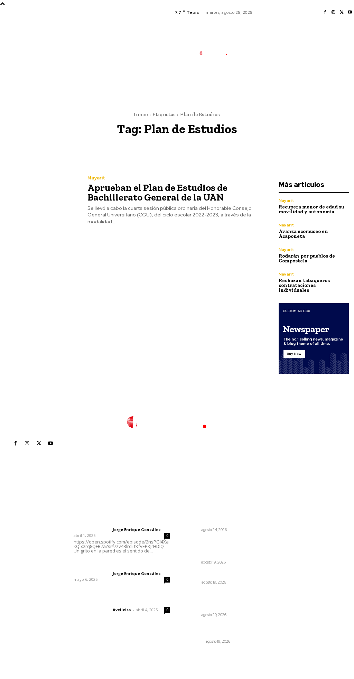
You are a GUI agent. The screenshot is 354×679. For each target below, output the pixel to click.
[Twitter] (341, 12)
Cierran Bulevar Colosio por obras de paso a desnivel (212, 548)
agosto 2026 (276, 522)
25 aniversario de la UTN (212, 574)
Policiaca (194, 641)
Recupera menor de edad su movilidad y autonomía (311, 209)
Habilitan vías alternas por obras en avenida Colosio (209, 600)
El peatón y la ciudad (107, 600)
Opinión (192, 582)
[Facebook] (325, 12)
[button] (253, 84)
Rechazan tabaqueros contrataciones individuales (304, 285)
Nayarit (96, 177)
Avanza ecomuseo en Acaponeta (303, 234)
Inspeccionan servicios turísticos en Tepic (210, 518)
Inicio (141, 114)
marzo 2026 (275, 574)
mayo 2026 (274, 553)
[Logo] (217, 53)
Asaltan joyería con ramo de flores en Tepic (213, 630)
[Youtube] (350, 12)
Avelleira (122, 609)
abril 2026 (273, 564)
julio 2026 (272, 533)
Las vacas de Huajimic (110, 564)
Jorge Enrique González (137, 529)
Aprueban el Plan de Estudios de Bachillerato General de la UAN (157, 192)
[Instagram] (333, 12)
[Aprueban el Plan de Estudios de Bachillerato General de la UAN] (39, 200)
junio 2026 (273, 543)
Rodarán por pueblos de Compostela (307, 258)
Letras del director (92, 529)
